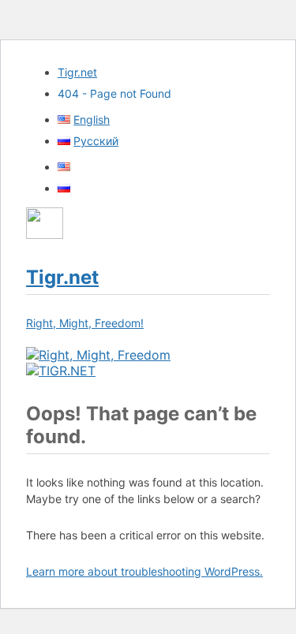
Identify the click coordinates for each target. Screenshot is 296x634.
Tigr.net (77, 72)
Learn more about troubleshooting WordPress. (144, 571)
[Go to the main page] (98, 355)
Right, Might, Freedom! (85, 323)
